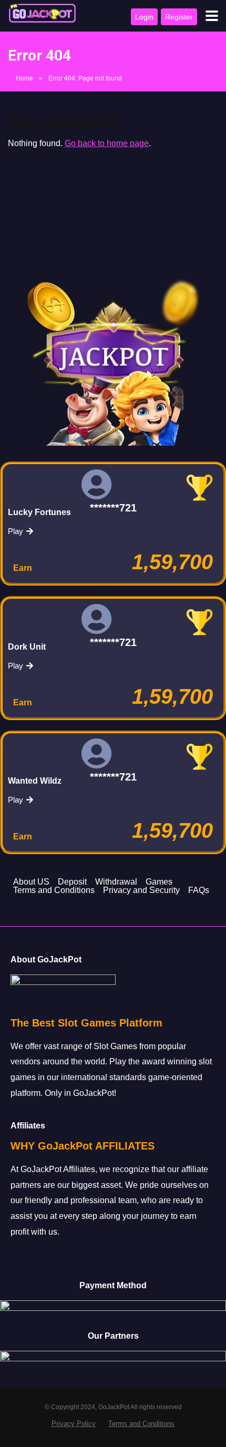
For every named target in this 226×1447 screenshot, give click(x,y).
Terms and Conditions (141, 1424)
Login (144, 17)
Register (179, 17)
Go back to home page (107, 143)
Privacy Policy (74, 1424)
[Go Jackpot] (42, 13)
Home (24, 78)
